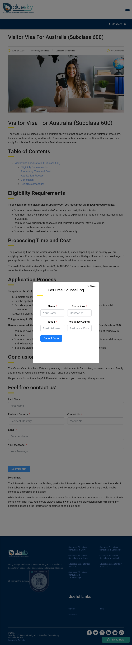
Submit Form (51, 338)
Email (51, 321)
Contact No (78, 306)
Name (51, 306)
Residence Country (79, 321)
